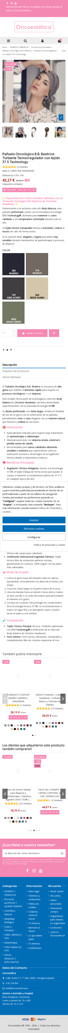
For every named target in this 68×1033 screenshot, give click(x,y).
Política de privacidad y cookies (49, 544)
